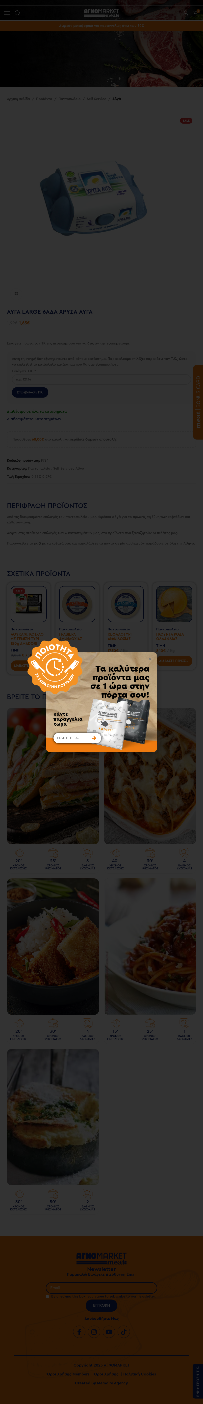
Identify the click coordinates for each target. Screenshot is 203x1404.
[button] (150, 659)
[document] (101, 702)
